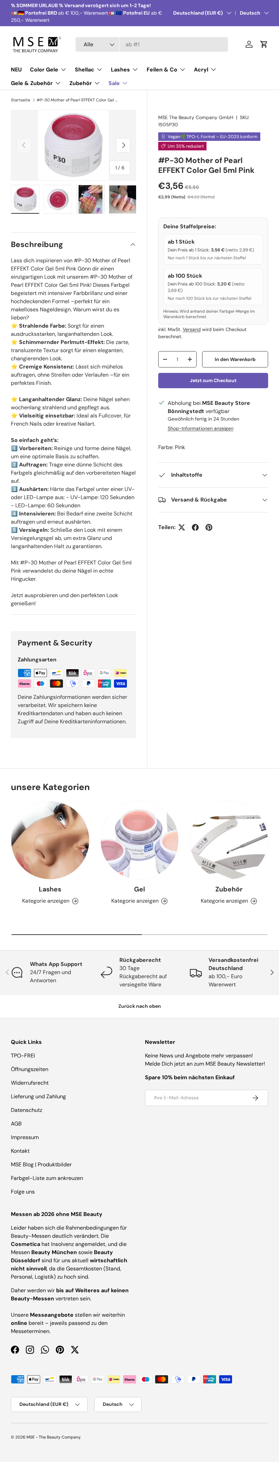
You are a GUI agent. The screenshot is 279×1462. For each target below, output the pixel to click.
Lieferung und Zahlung (38, 1096)
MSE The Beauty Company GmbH (195, 117)
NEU (16, 69)
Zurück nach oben (139, 1006)
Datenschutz (26, 1110)
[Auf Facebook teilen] (195, 527)
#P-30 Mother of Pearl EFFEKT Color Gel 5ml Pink (77, 100)
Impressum (25, 1137)
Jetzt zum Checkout (213, 380)
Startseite (20, 100)
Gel (139, 889)
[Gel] (140, 840)
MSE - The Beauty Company (53, 1437)
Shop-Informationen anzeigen (200, 428)
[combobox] (152, 44)
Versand (192, 329)
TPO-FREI (23, 1055)
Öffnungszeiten (29, 1069)
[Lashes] (50, 840)
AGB (16, 1123)
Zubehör (229, 889)
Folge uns (23, 1191)
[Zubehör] (229, 840)
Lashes (50, 889)
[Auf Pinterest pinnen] (209, 527)
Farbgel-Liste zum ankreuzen (47, 1178)
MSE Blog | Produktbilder (41, 1164)
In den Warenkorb (235, 359)
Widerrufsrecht (30, 1082)
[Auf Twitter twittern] (181, 527)
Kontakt (20, 1150)
